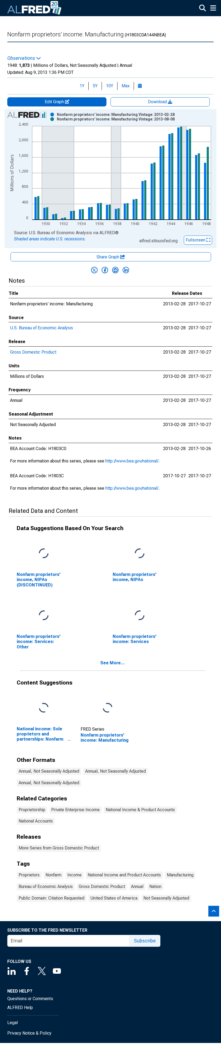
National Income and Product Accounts (124, 874)
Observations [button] (21, 58)
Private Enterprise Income (75, 809)
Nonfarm (53, 874)
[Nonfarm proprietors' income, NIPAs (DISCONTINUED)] (44, 553)
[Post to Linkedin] (126, 270)
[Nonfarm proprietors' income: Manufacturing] (107, 708)
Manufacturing (180, 874)
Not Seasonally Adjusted (166, 898)
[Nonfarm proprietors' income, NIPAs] (140, 553)
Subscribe (145, 941)
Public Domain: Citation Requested (51, 898)
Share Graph (108, 257)
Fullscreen (196, 240)
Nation (155, 886)
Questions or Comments (30, 998)
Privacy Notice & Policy (29, 1033)
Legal (12, 1022)
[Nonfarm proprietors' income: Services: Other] (44, 615)
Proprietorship (32, 809)
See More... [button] (112, 662)
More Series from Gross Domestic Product (59, 848)
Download (158, 101)
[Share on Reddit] (115, 270)
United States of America (113, 898)
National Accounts (36, 821)
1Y (82, 85)
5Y (95, 85)
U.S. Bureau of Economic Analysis (41, 327)
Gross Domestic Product (33, 352)
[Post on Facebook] (105, 270)
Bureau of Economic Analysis (46, 886)
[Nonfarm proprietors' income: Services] (140, 615)
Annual (137, 886)
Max (126, 85)
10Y (109, 85)
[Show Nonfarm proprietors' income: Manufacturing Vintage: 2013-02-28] (116, 114)
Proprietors (29, 874)
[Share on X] (94, 270)
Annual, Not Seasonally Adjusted (49, 771)
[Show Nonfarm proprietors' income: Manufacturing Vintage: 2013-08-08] (116, 119)
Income (74, 874)
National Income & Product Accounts (140, 809)
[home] (34, 8)
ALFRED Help (20, 1007)
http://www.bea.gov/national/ (131, 461)
